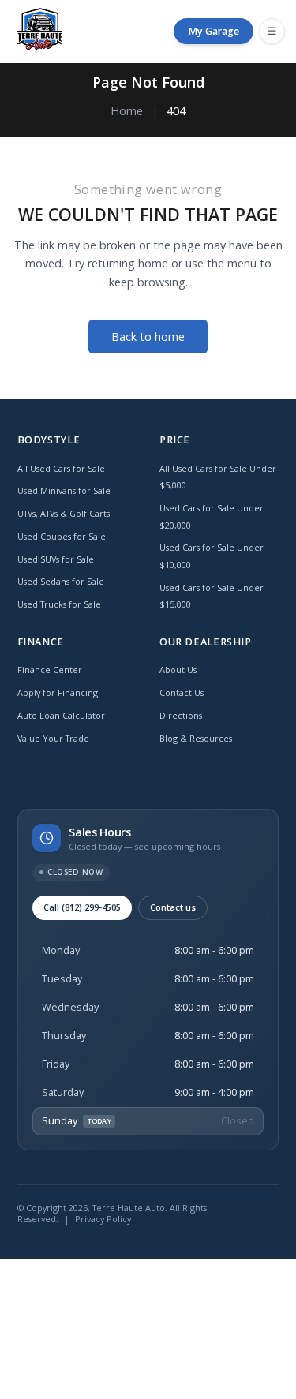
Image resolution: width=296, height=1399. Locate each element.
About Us (178, 669)
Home (127, 110)
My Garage (213, 31)
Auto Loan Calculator (61, 715)
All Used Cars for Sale (61, 468)
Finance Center (49, 669)
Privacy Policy (103, 1219)
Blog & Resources (195, 738)
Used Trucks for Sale (59, 604)
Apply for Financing (57, 692)
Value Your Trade (53, 738)
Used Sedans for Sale (60, 581)
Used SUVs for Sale (55, 559)
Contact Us (181, 692)
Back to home (148, 336)
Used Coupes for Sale (61, 536)
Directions (180, 715)
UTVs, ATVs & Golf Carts (63, 513)
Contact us (173, 907)
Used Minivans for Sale (64, 490)
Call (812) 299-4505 (82, 907)
